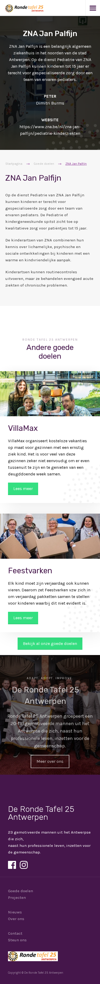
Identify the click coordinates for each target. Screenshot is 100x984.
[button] (92, 8)
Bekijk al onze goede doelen (50, 643)
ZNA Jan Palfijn (76, 164)
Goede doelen (44, 164)
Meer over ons (50, 761)
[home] (22, 6)
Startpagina (13, 164)
